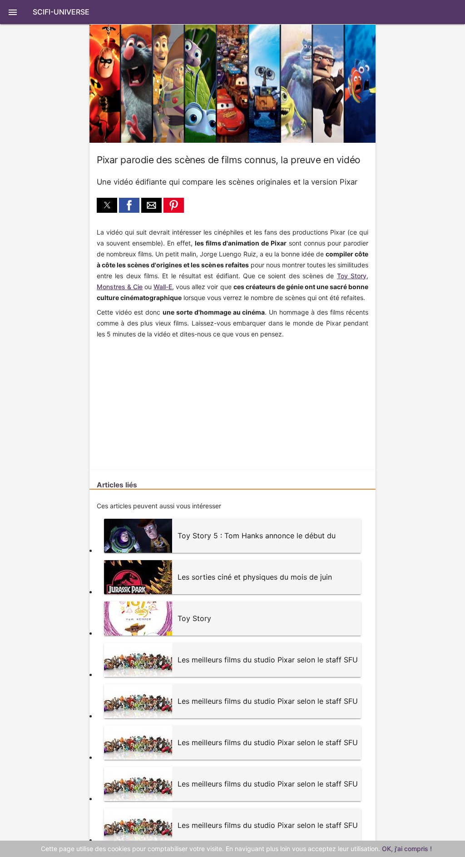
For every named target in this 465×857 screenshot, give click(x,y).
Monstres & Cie (120, 287)
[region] (157, 400)
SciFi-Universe (61, 11)
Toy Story (351, 276)
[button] (232, 12)
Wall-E (162, 287)
